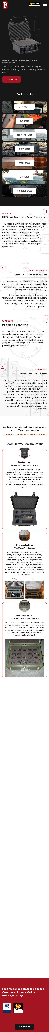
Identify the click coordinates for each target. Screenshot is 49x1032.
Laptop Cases (24, 107)
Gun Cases (24, 121)
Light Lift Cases (24, 135)
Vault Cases (24, 163)
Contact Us (12, 79)
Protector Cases (24, 191)
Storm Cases (24, 149)
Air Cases (24, 177)
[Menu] (45, 4)
